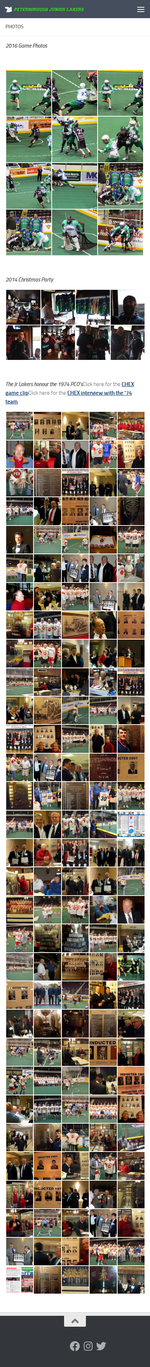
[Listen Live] (49, 1346)
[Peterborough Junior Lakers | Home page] (59, 8)
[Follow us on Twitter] (101, 1346)
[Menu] (141, 9)
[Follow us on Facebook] (75, 1346)
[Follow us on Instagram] (88, 1346)
